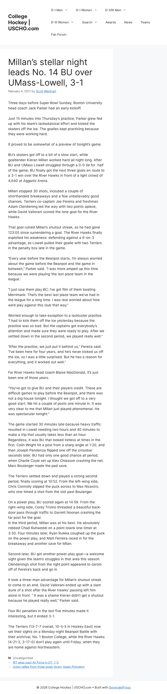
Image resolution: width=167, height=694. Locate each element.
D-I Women (84, 10)
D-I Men (57, 10)
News (128, 22)
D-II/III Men (113, 10)
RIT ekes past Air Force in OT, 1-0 (36, 662)
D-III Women (60, 22)
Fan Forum (58, 34)
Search (87, 22)
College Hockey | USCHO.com (23, 22)
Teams (145, 22)
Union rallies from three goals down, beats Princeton (49, 666)
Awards (110, 22)
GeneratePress (120, 687)
